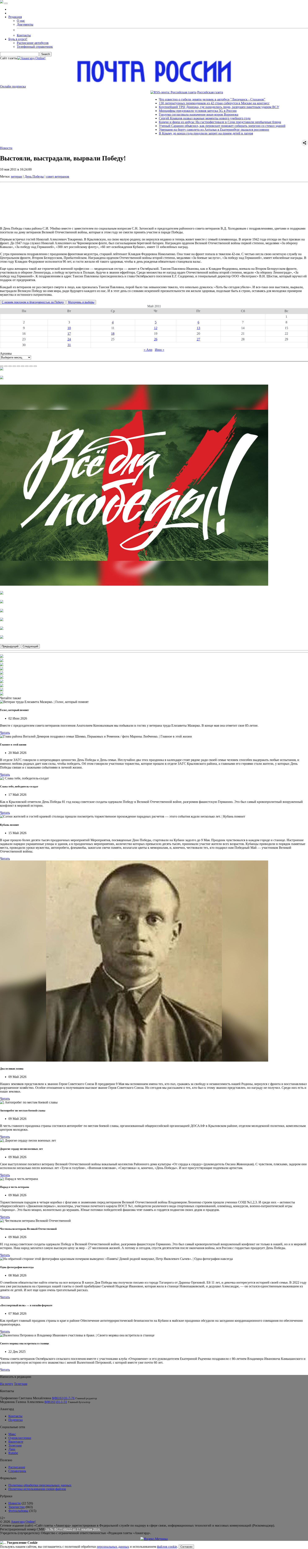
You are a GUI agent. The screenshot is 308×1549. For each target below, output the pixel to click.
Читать (5, 732)
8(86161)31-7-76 (63, 1398)
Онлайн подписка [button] (13, 86)
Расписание (16, 1467)
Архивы (6, 353)
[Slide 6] (22, 366)
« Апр (148, 349)
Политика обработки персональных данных (39, 1485)
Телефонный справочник (35, 46)
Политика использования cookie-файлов (37, 1489)
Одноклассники (19, 1438)
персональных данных (113, 1546)
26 (155, 339)
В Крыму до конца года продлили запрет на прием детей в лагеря (163, 133)
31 (69, 345)
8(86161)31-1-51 (55, 1402)
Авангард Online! (23, 1521)
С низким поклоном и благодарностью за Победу (33, 302)
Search (45, 54)
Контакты (24, 35)
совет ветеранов (57, 176)
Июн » (159, 349)
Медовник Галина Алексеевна (22, 1402)
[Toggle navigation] (6, 3)
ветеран (16, 176)
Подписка (15, 1420)
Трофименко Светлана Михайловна (25, 1398)
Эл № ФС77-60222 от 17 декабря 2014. (72, 1529)
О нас (21, 20)
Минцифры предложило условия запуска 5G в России (155, 110)
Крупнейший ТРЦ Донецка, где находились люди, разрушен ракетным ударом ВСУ (176, 107)
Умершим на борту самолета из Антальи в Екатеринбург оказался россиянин (171, 129)
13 (198, 328)
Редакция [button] (15, 17)
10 (69, 328)
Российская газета (167, 92)
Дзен (11, 1449)
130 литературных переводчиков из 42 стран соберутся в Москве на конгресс (171, 103)
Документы (25, 24)
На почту (6, 1384)
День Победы (34, 176)
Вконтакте (15, 1441)
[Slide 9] (35, 366)
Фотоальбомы (18, 1511)
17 (69, 333)
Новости (6, 148)
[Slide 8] (31, 366)
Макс (12, 1434)
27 (198, 339)
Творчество (16, 1507)
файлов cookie (167, 1546)
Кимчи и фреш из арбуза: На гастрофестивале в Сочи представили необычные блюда (177, 122)
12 (155, 328)
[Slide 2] (6, 366)
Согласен (186, 1546)
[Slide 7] (26, 366)
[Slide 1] (1, 366)
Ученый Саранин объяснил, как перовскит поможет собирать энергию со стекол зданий (179, 126)
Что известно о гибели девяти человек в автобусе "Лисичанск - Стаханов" (169, 99)
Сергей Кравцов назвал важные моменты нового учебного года (162, 118)
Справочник (17, 1471)
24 (69, 339)
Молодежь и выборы (81, 302)
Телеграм (20, 1384)
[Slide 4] (14, 366)
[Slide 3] (10, 366)
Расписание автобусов (33, 43)
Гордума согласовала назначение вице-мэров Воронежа (155, 114)
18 (112, 333)
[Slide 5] (18, 366)
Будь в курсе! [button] (17, 39)
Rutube (13, 1453)
